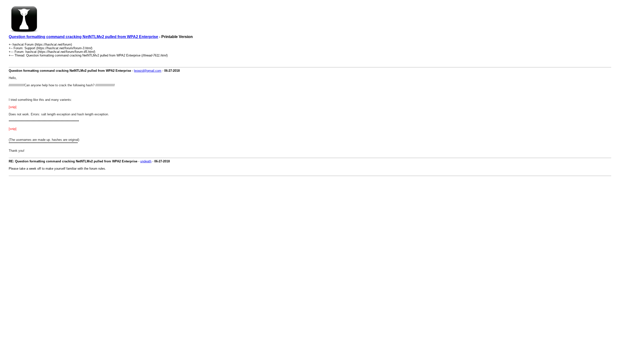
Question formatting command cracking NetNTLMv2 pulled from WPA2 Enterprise (83, 37)
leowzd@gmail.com (147, 70)
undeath (145, 161)
